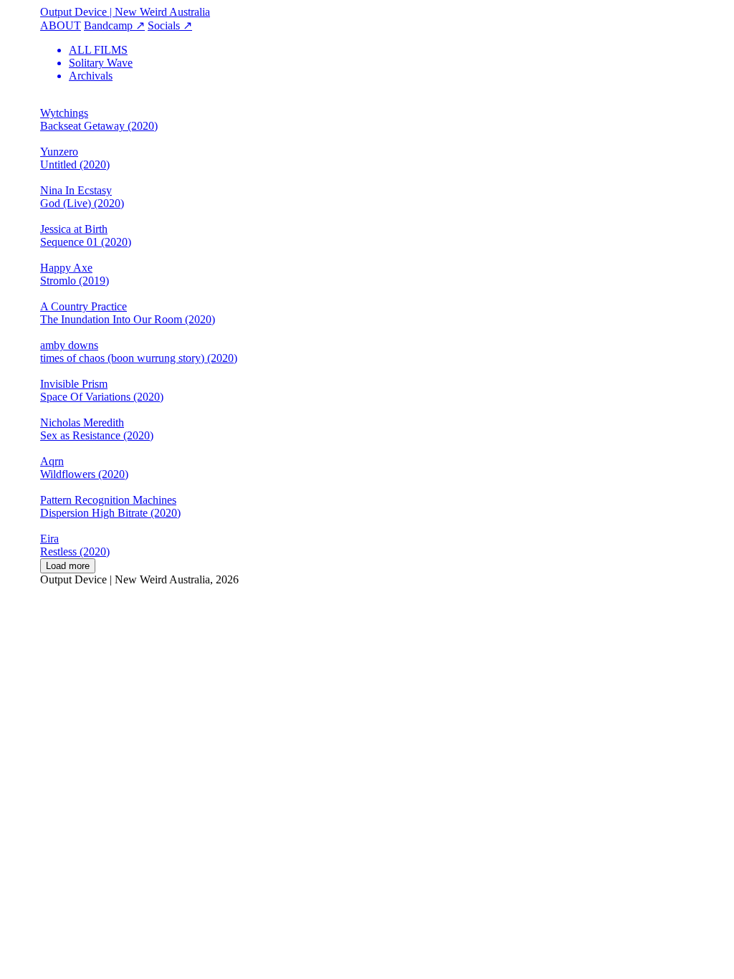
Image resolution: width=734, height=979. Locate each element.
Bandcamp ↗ (114, 25)
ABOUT (60, 25)
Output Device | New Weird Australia (125, 12)
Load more (68, 565)
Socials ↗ (170, 25)
